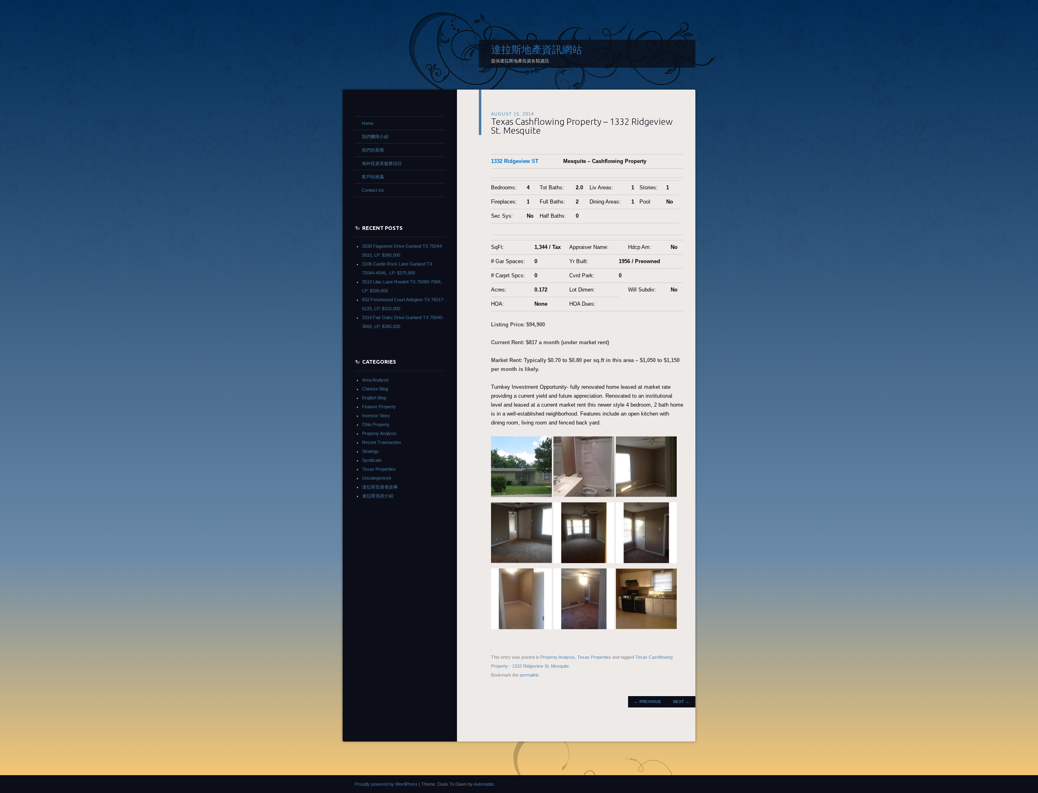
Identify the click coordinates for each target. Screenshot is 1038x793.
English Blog (374, 397)
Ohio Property (376, 424)
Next (681, 701)
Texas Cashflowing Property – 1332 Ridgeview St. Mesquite (582, 125)
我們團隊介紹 (375, 136)
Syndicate (372, 460)
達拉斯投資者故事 (380, 486)
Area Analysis (375, 379)
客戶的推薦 (373, 176)
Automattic (484, 784)
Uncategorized (376, 478)
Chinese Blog (375, 388)
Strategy (370, 451)
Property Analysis (557, 657)
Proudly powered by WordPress (386, 784)
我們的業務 (373, 150)
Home (367, 123)
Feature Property (379, 406)
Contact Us (373, 190)
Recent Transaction (381, 442)
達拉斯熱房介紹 (377, 495)
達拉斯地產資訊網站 (536, 49)
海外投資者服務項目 (382, 163)
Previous (647, 701)
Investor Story (376, 415)
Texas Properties (594, 657)
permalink (529, 675)
